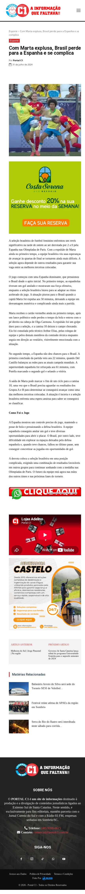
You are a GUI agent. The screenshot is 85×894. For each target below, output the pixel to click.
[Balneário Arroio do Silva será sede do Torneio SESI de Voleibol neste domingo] (19, 689)
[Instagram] (32, 859)
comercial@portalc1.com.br (51, 832)
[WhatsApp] (50, 75)
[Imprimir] (59, 75)
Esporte (13, 31)
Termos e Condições (63, 874)
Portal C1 (18, 60)
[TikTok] (42, 859)
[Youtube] (64, 859)
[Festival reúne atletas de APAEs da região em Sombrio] (19, 708)
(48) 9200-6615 (51, 828)
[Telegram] (68, 75)
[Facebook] (32, 75)
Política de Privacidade (40, 874)
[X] (41, 75)
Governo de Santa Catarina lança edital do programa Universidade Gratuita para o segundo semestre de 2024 (63, 655)
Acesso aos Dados (17, 874)
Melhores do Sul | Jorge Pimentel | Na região (26, 652)
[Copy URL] (77, 75)
